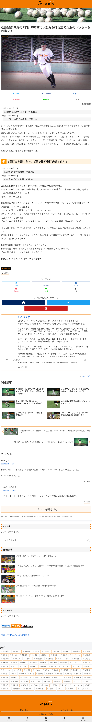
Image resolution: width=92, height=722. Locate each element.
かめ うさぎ (24, 317)
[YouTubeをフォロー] (46, 308)
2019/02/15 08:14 (7, 464)
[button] (89, 540)
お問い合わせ (23, 710)
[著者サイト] (23, 302)
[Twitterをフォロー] (68, 302)
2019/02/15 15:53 (9, 490)
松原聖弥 (6, 273)
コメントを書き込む (46, 509)
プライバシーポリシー (68, 710)
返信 (88, 481)
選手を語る (6, 268)
